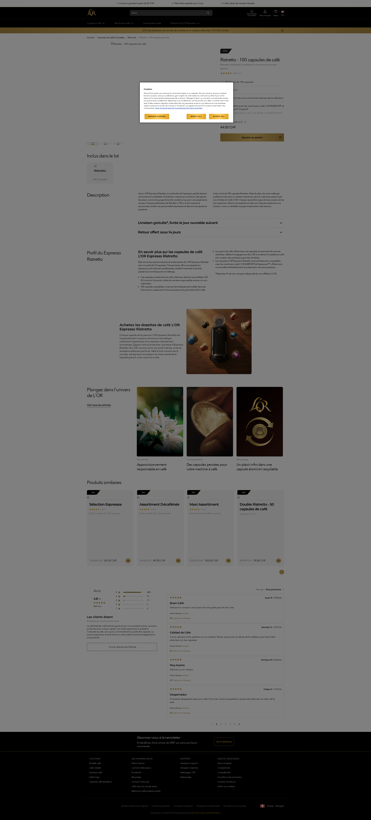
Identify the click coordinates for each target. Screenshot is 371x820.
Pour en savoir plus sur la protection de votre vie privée (178, 108)
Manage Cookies (157, 116)
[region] (186, 102)
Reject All (196, 116)
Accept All (219, 116)
